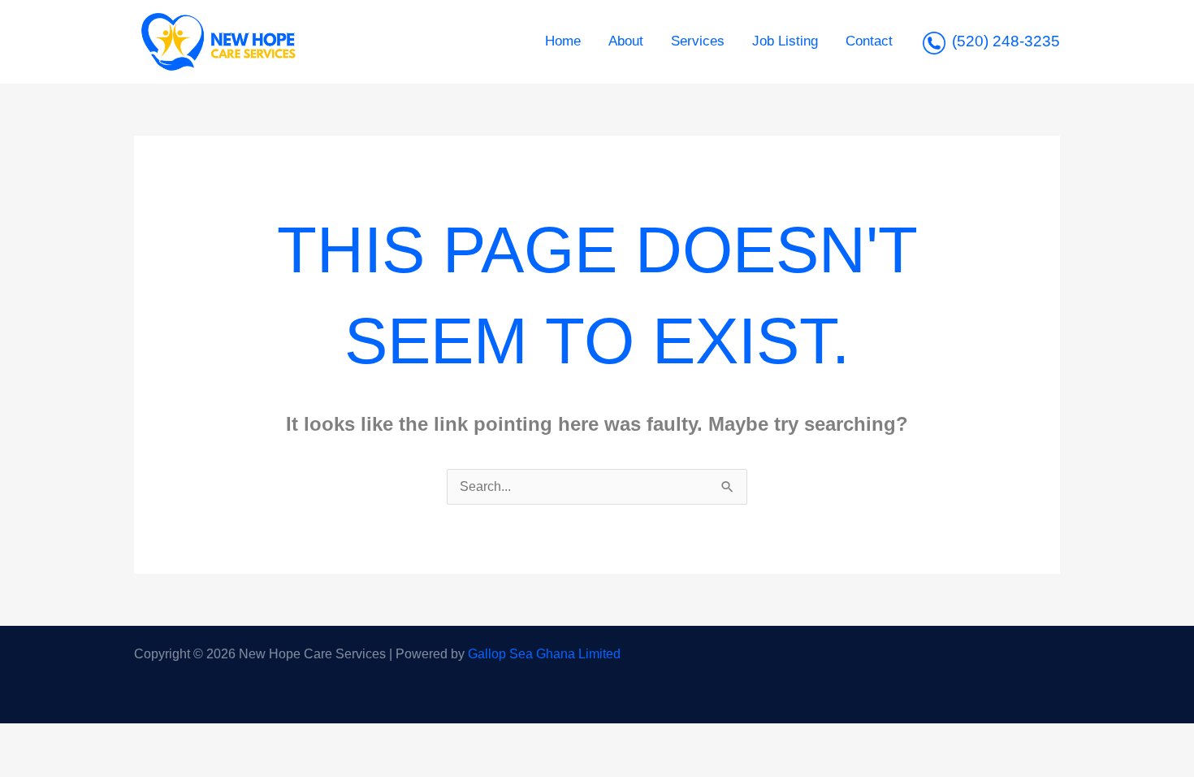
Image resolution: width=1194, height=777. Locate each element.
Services (698, 41)
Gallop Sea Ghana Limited (544, 654)
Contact (869, 41)
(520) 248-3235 (1006, 41)
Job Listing (785, 41)
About (625, 41)
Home (563, 41)
